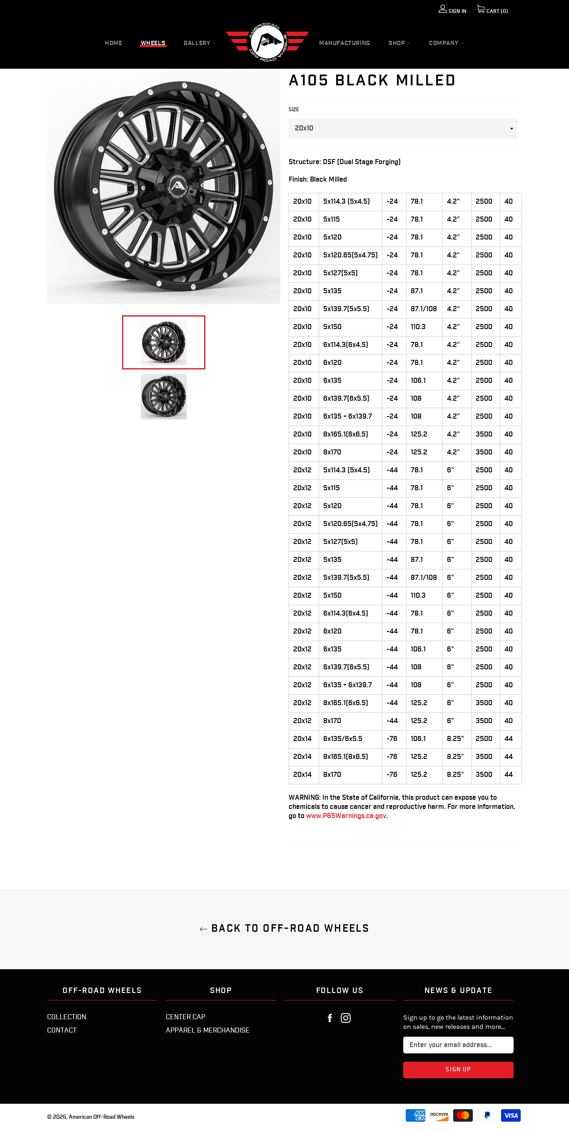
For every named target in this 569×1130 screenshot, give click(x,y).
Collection (66, 1017)
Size (294, 110)
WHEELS (153, 43)
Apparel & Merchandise (208, 1030)
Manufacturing (344, 43)
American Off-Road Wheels (102, 1117)
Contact (62, 1030)
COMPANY (444, 43)
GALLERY (198, 43)
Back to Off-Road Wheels (289, 929)
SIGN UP (476, 1069)
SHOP (398, 43)
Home (113, 43)
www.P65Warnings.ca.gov (346, 816)
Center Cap (185, 1017)
